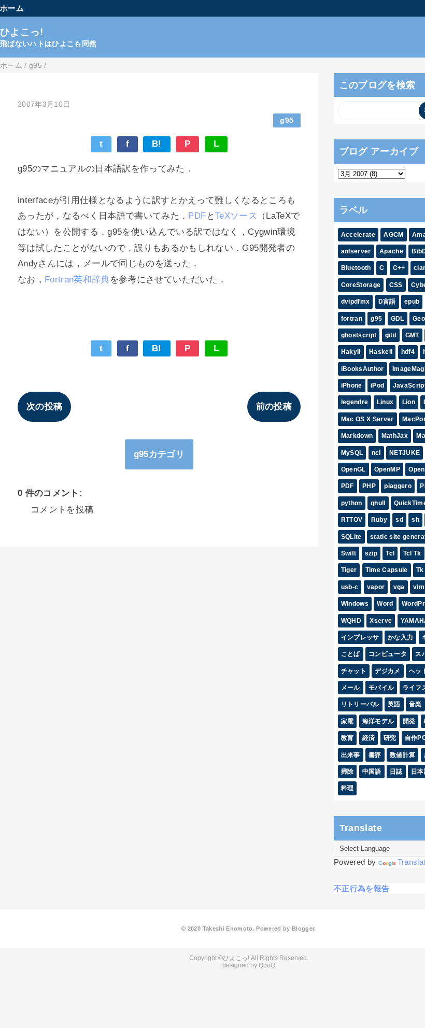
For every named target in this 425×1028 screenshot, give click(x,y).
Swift (349, 553)
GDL (397, 318)
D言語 (387, 301)
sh (415, 519)
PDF (197, 216)
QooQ (267, 965)
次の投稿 (44, 406)
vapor (376, 587)
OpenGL (353, 469)
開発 (409, 721)
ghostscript (359, 335)
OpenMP (387, 469)
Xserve (381, 620)
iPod (377, 385)
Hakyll (351, 351)
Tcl (390, 553)
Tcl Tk (412, 553)
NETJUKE (404, 452)
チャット (353, 671)
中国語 (371, 771)
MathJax (394, 435)
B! (157, 144)
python (351, 503)
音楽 (415, 704)
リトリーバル (360, 704)
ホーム (12, 8)
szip (371, 553)
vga (399, 587)
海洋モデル (378, 721)
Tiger (349, 570)
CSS (396, 285)
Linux (385, 402)
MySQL (352, 452)
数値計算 (402, 755)
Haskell (380, 351)
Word (385, 603)
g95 (286, 120)
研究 (390, 737)
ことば (350, 654)
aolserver (356, 251)
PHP (369, 486)
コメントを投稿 (62, 510)
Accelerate (358, 234)
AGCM (393, 234)
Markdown (357, 435)
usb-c (350, 587)
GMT (412, 335)
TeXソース (236, 216)
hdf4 (408, 351)
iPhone (351, 385)
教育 (347, 737)
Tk (420, 570)
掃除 (347, 771)
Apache (391, 251)
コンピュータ (388, 654)
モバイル (381, 687)
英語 (394, 704)
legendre (355, 402)
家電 (347, 721)
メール (350, 687)
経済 (368, 737)
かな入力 (400, 637)
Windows (355, 603)
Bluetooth (356, 268)
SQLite (351, 536)
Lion (408, 402)
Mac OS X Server (367, 419)
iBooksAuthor (362, 369)
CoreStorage (361, 285)
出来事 (350, 755)
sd (399, 519)
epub (411, 301)
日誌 (396, 771)
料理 (347, 788)
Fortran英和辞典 (77, 279)
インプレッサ (360, 637)
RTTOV (352, 519)
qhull (378, 503)
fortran (351, 318)
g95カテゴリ (159, 454)
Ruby (379, 519)
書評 (375, 755)
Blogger (303, 928)
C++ (399, 268)
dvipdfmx (355, 301)
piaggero (398, 486)
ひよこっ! (22, 31)
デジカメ (387, 671)
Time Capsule (386, 570)
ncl (376, 452)
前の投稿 (274, 406)
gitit (391, 335)
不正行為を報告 (361, 888)
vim (418, 587)
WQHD (351, 620)
